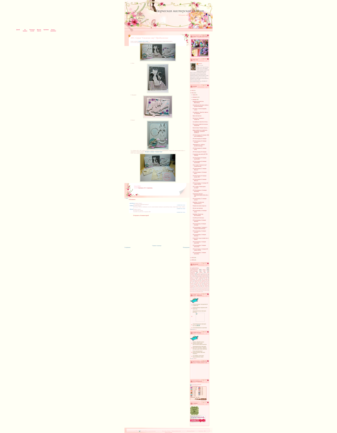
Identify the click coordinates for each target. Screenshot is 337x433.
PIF (206, 278)
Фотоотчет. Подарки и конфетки (198, 119)
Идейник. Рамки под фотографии (198, 215)
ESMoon (132, 205)
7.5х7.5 (193, 282)
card (204, 271)
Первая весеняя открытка (199, 205)
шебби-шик (200, 291)
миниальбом (205, 274)
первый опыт (196, 281)
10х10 (208, 281)
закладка (199, 288)
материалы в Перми (194, 285)
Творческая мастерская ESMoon (180, 11)
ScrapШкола (192, 279)
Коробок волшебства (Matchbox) (198, 102)
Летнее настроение (198, 208)
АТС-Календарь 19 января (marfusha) (199, 158)
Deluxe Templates (168, 432)
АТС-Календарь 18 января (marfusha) (199, 162)
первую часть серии (143, 41)
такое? (195, 358)
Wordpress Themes (190, 430)
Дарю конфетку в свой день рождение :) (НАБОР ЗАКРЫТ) (200, 131)
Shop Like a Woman (166, 430)
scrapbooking (149, 187)
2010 (192, 257)
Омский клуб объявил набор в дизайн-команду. (200, 105)
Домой (18, 29)
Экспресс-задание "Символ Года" (153, 151)
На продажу (25, 30)
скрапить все (205, 280)
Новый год (199, 273)
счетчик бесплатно (194, 385)
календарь (204, 288)
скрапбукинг (141, 187)
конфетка (203, 289)
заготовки (195, 288)
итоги (200, 284)
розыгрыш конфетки (201, 275)
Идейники (46, 29)
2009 (192, 260)
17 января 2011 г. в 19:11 (181, 205)
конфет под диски (197, 289)
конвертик (205, 284)
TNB (205, 430)
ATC (145, 187)
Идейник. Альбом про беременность (198, 203)
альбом (199, 279)
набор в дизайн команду (196, 278)
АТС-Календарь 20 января (199, 151)
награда (201, 285)
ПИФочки (198, 274)
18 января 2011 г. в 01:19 (181, 212)
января (195, 99)
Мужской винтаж (197, 116)
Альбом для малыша (198, 217)
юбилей (191, 287)
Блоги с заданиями (53, 30)
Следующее (127, 247)
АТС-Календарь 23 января (199, 138)
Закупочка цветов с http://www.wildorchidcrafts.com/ (200, 195)
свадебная (203, 281)
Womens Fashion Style (176, 430)
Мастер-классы (39, 30)
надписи (197, 290)
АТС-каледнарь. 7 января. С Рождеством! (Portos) (200, 228)
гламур (191, 288)
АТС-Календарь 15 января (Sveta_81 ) (199, 176)
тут (195, 329)
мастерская (197, 280)
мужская (201, 282)
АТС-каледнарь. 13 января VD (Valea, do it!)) (200, 183)
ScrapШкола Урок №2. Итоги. (200, 121)
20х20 (200, 272)
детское (205, 273)
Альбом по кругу (198, 283)
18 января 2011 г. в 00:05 (181, 208)
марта (194, 94)
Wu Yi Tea (201, 430)
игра (204, 270)
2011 (192, 92)
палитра (196, 286)
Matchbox (192, 283)
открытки (192, 272)
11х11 (195, 287)
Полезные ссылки (32, 30)
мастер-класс (192, 290)
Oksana (131, 209)
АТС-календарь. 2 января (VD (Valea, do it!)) (200, 249)
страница (206, 286)
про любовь (192, 275)
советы (191, 291)
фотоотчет (195, 291)
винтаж (191, 281)
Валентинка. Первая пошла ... (200, 127)
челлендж (192, 274)
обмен (201, 290)
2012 (192, 90)
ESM (197, 282)
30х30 (206, 282)
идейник (195, 284)
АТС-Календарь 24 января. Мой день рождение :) (201, 135)
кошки (207, 289)
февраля (195, 97)
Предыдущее (186, 247)
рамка (201, 286)
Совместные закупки (204, 287)
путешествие (206, 290)
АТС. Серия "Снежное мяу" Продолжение (149, 38)
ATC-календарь (194, 271)
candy (199, 287)
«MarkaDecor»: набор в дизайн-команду (199, 145)
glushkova (132, 203)
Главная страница (156, 245)
